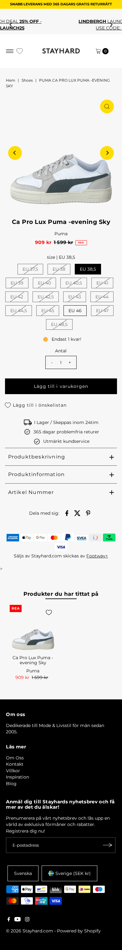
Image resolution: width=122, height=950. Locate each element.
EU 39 (17, 282)
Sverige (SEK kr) (73, 873)
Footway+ (97, 555)
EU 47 (102, 310)
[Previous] (11, 25)
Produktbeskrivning (36, 457)
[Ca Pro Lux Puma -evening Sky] (33, 628)
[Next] (111, 25)
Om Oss (15, 757)
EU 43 (74, 296)
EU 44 (102, 296)
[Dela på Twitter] (77, 512)
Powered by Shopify (79, 930)
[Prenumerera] (107, 845)
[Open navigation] (10, 51)
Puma (61, 233)
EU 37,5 (30, 269)
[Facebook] (9, 920)
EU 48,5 (59, 324)
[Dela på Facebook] (66, 512)
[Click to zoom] (107, 106)
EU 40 (44, 282)
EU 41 (102, 282)
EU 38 (59, 269)
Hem (10, 80)
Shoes (27, 80)
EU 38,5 (88, 269)
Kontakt (14, 764)
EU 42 (16, 296)
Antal (61, 350)
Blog (11, 783)
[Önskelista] (20, 51)
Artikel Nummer (31, 492)
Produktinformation (36, 474)
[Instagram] (27, 920)
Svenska (23, 873)
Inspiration (17, 776)
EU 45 (47, 310)
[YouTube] (17, 920)
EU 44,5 (18, 310)
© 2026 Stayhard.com (29, 930)
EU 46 (75, 310)
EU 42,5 (46, 296)
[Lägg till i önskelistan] (48, 612)
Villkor (13, 770)
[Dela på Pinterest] (88, 512)
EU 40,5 (73, 282)
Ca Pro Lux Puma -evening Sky (33, 660)
